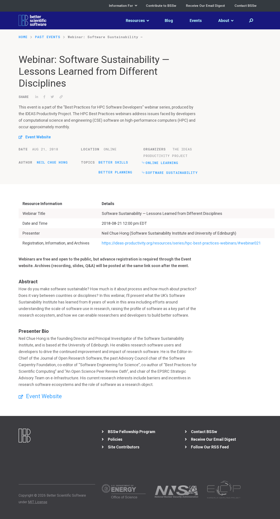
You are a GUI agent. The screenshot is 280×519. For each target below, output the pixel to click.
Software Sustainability (171, 172)
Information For (121, 6)
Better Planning (115, 172)
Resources (136, 20)
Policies (115, 439)
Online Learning (161, 163)
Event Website (38, 137)
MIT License (37, 502)
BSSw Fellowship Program (131, 431)
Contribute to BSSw (161, 6)
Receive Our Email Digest (205, 6)
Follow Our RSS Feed (210, 447)
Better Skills (113, 162)
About (224, 20)
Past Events (47, 37)
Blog (169, 20)
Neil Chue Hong (52, 162)
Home (23, 37)
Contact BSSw (245, 6)
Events (196, 20)
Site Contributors (123, 447)
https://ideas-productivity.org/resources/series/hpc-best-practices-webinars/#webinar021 (181, 243)
